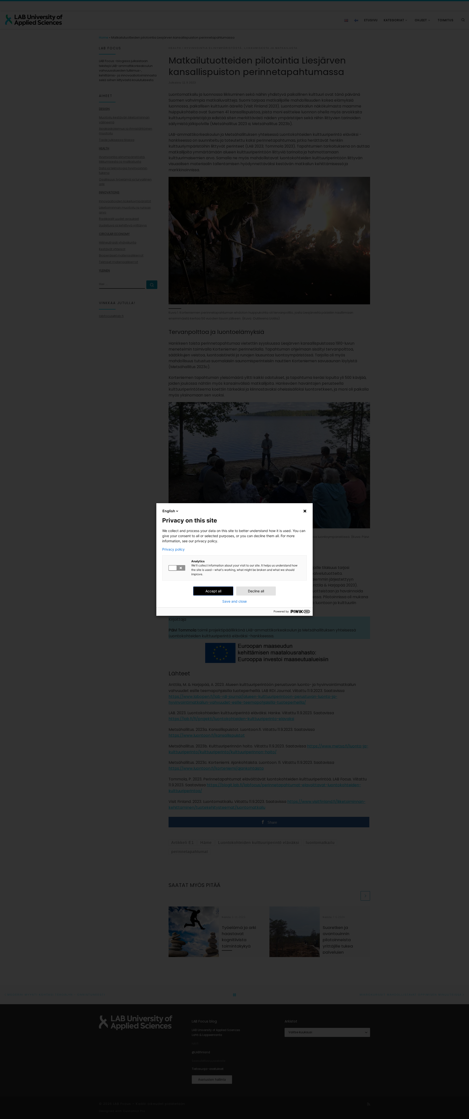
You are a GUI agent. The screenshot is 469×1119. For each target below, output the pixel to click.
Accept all (213, 591)
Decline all (256, 591)
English (168, 511)
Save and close (234, 601)
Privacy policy (173, 549)
